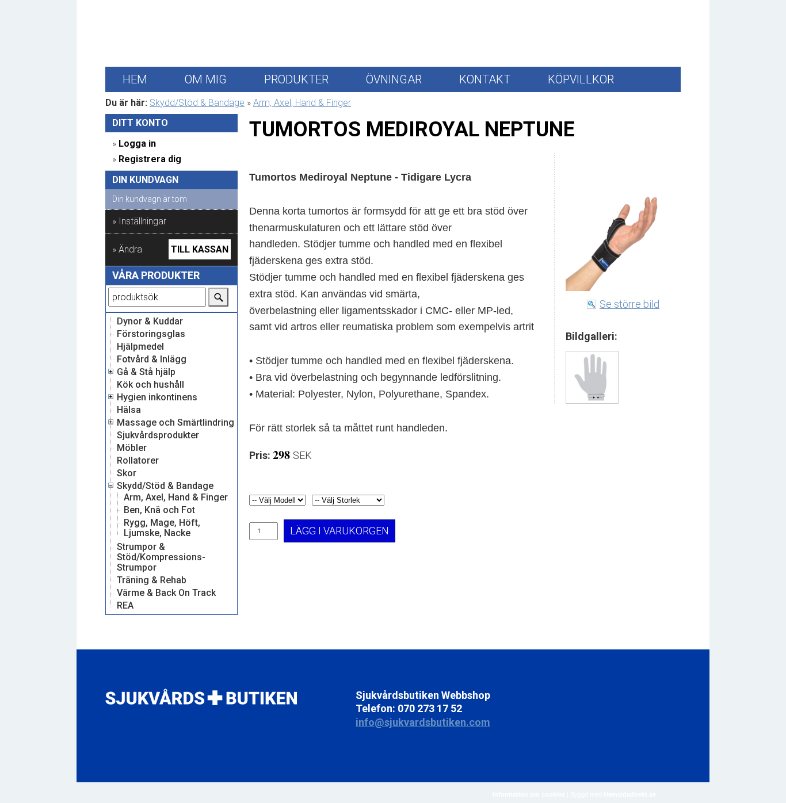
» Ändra (127, 249)
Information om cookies (529, 794)
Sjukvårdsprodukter (158, 435)
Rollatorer (138, 461)
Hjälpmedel (140, 347)
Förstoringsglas (151, 334)
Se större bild (629, 304)
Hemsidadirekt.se (630, 794)
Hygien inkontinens (157, 397)
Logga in (137, 143)
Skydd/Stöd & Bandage (197, 102)
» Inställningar (139, 221)
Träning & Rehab (151, 580)
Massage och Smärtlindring (175, 423)
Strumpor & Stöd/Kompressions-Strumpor (161, 557)
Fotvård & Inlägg (151, 359)
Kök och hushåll (150, 385)
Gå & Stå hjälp (146, 372)
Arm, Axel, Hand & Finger (302, 102)
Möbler (132, 448)
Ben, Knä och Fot (159, 510)
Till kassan (199, 249)
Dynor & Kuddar (150, 321)
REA (125, 606)
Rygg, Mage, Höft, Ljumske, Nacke (162, 528)
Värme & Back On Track (166, 593)
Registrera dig (150, 159)
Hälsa (129, 410)
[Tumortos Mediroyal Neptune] (592, 377)
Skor (126, 473)
